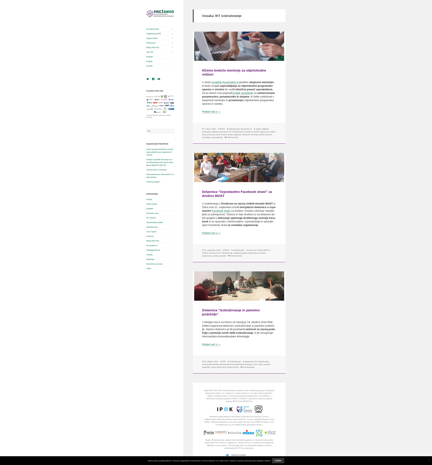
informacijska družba (210, 364)
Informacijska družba (154, 222)
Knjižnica (150, 236)
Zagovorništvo (152, 38)
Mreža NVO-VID (152, 47)
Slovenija (254, 135)
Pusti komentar (232, 137)
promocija (211, 135)
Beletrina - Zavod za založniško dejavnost (254, 419)
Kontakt (149, 66)
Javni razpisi (151, 231)
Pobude (149, 254)
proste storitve (221, 135)
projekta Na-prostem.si (225, 82)
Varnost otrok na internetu (156, 169)
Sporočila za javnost (154, 264)
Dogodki (149, 208)
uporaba (222, 256)
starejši (215, 256)
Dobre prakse (151, 204)
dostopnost (249, 362)
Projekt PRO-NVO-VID (213, 390)
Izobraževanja (152, 227)
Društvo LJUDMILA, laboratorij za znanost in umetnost (252, 399)
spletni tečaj (221, 367)
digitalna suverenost (220, 132)
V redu (278, 460)
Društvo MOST (263, 250)
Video (148, 268)
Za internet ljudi (152, 29)
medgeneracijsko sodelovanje (245, 253)
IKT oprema (151, 217)
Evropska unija (152, 213)
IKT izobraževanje (236, 132)
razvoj (213, 367)
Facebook (213, 253)
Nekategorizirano (153, 250)
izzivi (255, 364)
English (149, 61)
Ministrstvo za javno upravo (217, 445)
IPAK (224, 362)
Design (149, 199)
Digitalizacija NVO (153, 33)
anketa (258, 129)
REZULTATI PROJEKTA (242, 401)
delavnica (252, 250)
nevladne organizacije (260, 132)
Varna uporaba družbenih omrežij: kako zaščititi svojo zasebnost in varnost (159, 152)
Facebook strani (221, 210)
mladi (260, 364)
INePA (222, 129)
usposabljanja (217, 137)
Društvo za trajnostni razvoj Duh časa (248, 417)
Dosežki (149, 56)
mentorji (247, 132)
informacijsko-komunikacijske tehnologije (235, 364)
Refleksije (150, 259)
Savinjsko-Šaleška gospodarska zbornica (247, 425)
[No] (429, 460)
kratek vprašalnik (243, 93)
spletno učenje (233, 367)
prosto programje (234, 135)
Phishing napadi (152, 181)
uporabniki (206, 137)
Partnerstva (150, 43)
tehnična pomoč (265, 135)
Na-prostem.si (152, 245)
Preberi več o (211, 111)
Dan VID (149, 52)
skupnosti (246, 135)
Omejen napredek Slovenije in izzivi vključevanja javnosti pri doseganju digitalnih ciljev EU (160, 162)
